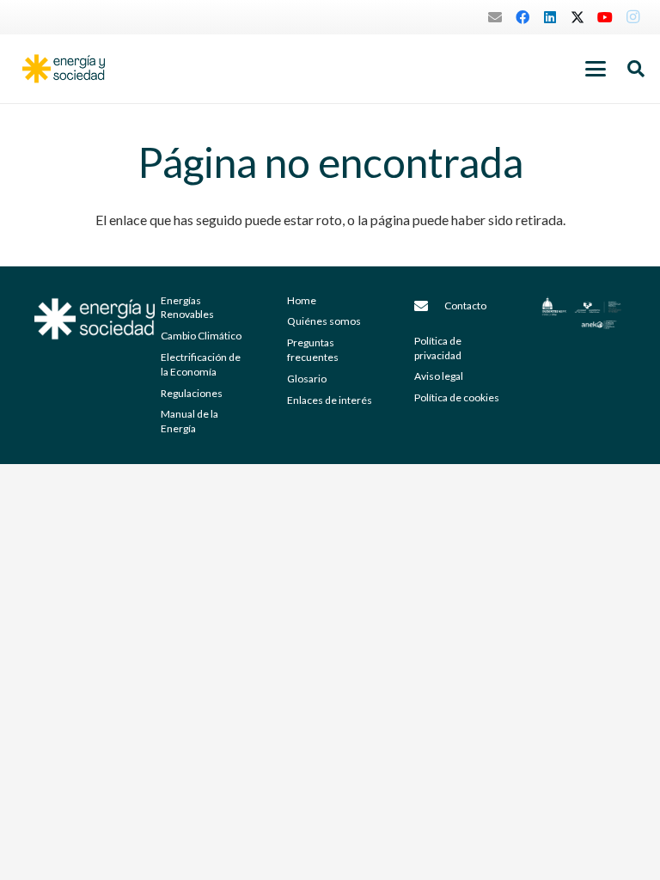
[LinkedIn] (550, 17)
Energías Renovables (187, 307)
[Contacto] (429, 306)
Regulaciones (192, 393)
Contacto (465, 305)
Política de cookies (456, 397)
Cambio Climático (201, 335)
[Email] (495, 17)
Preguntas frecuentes (313, 350)
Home (301, 300)
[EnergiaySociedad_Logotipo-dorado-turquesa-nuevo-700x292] (63, 69)
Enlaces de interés (329, 400)
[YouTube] (605, 17)
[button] (595, 68)
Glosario (307, 378)
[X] (577, 17)
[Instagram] (632, 17)
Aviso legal (438, 376)
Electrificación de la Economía (201, 364)
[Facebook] (522, 17)
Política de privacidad (437, 348)
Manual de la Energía (189, 421)
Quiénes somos (324, 321)
